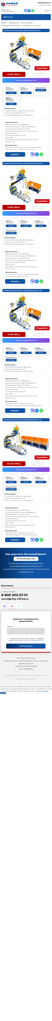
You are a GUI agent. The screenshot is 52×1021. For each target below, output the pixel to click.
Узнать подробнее (42, 691)
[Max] (25, 10)
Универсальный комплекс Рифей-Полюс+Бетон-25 (22, 163)
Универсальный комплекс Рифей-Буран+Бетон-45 (22, 420)
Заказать (15, 154)
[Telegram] (29, 10)
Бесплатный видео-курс (26, 559)
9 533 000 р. (14, 334)
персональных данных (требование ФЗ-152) (29, 640)
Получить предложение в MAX (26, 80)
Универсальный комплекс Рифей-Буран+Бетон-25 (22, 290)
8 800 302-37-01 (44, 3)
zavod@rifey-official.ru (15, 598)
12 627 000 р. (14, 463)
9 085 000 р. (13, 207)
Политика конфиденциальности (14, 675)
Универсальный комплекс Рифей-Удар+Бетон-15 (22, 30)
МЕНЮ (9, 17)
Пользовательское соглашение (26, 679)
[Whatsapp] (32, 10)
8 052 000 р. (13, 74)
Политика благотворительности (37, 675)
